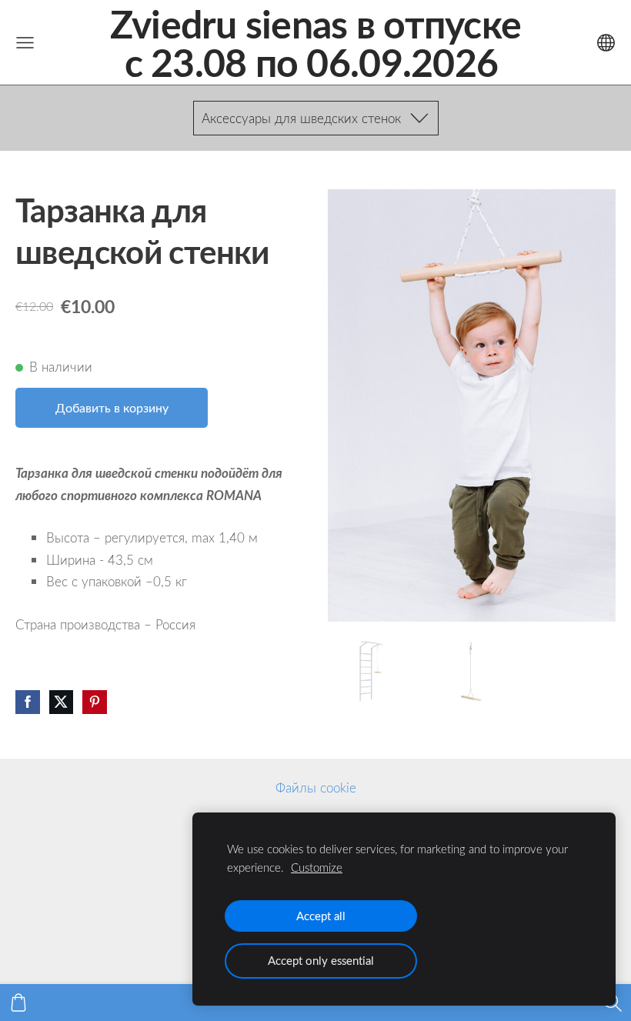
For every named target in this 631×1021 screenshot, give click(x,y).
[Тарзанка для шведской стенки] (370, 671)
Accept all (321, 915)
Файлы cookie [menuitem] (315, 787)
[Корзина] (18, 1002)
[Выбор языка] (606, 43)
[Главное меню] (25, 43)
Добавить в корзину (112, 407)
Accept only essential (321, 960)
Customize (316, 867)
